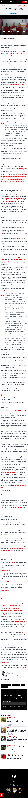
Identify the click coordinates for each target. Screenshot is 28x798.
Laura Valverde (5, 590)
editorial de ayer (20, 421)
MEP (2, 684)
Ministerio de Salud (16, 684)
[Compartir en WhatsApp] (1, 681)
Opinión (9, 5)
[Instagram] (17, 785)
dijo (6, 444)
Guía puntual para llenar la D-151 (12, 615)
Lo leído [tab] (9, 715)
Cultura (20, 5)
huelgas (23, 684)
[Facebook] (10, 785)
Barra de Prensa (18, 507)
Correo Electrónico (6, 701)
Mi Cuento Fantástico (20, 621)
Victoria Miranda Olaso (11, 724)
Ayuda (14, 781)
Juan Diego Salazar (6, 570)
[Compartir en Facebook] (4, 681)
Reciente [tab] (3, 715)
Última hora (4, 5)
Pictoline (24, 667)
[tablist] (14, 715)
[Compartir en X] (8, 681)
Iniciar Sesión (25, 1)
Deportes (15, 5)
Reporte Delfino (14, 29)
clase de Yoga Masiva (15, 645)
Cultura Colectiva (11, 717)
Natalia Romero (5, 581)
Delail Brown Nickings (11, 742)
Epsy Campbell (7, 684)
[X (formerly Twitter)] (14, 785)
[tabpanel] (14, 739)
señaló (5, 290)
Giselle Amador (4, 686)
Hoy (8, 727)
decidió (19, 238)
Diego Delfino (9, 733)
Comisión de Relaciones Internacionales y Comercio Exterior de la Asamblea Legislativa (13, 261)
